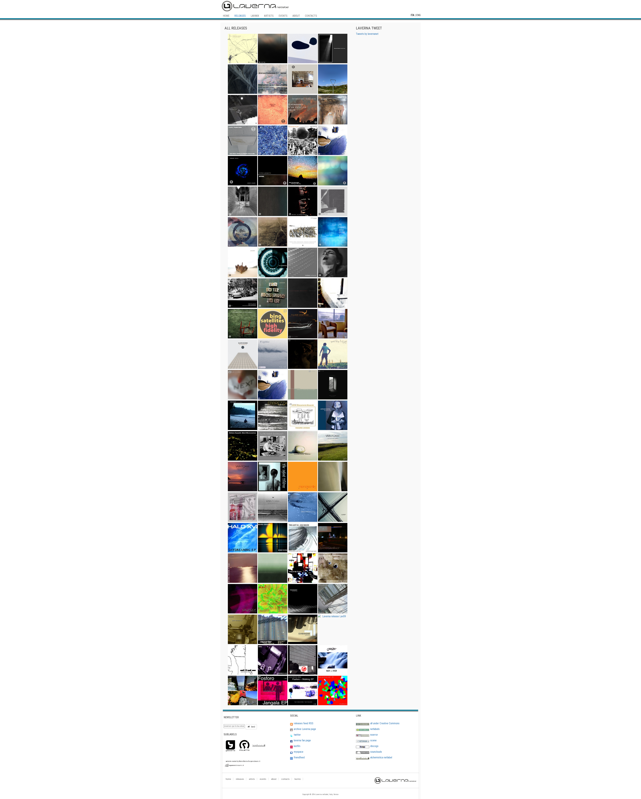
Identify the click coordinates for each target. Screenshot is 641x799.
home (228, 779)
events (263, 779)
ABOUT (296, 15)
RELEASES (240, 15)
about (273, 779)
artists (252, 779)
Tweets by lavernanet (367, 33)
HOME (226, 15)
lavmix (297, 779)
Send (252, 727)
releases (240, 779)
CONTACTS (311, 15)
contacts (285, 779)
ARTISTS (269, 15)
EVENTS (283, 15)
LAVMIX (255, 15)
